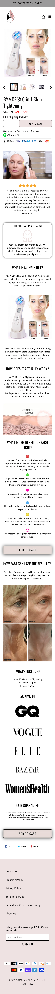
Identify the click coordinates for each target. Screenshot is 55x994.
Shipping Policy (14, 879)
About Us (11, 913)
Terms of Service (15, 896)
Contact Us (12, 871)
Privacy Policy (13, 888)
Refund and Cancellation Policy (23, 905)
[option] (14, 87)
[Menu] (50, 16)
